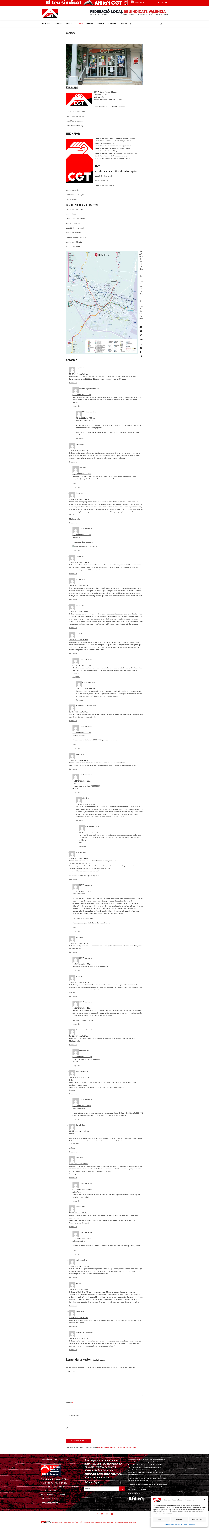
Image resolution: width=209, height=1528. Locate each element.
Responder (73, 383)
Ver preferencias (197, 1519)
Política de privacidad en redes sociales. (125, 1522)
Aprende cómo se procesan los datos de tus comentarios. (117, 1447)
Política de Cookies (93, 1522)
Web (67, 1428)
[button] (205, 1500)
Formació (89, 24)
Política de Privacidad (106, 1522)
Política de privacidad (181, 1524)
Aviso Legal (83, 1522)
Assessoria (59, 24)
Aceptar (161, 1519)
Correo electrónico (73, 1415)
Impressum (192, 1524)
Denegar (179, 1519)
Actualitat (46, 24)
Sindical (69, 24)
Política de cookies (169, 1524)
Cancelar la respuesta (99, 1360)
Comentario (70, 1371)
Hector (87, 1359)
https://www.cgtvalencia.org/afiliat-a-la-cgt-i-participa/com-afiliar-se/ (97, 913)
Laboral (101, 24)
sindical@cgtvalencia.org (110, 1013)
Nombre (69, 1403)
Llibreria (124, 24)
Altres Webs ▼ (139, 2)
